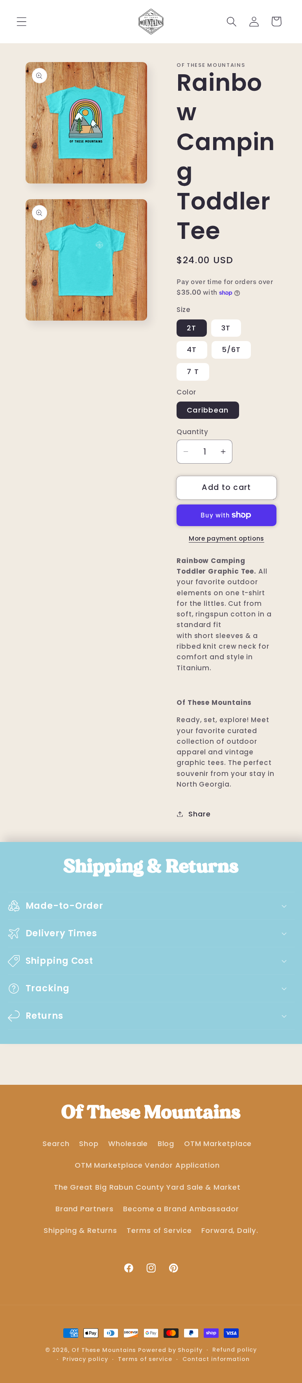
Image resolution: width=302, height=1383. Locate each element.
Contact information (216, 1359)
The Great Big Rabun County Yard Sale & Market (147, 1187)
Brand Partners (84, 1209)
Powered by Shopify (170, 1350)
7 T (193, 371)
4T (192, 349)
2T (192, 328)
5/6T (231, 349)
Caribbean (208, 410)
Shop (89, 1143)
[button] (21, 21)
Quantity (192, 432)
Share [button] (199, 814)
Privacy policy (85, 1359)
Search (55, 1143)
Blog (166, 1143)
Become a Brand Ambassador (181, 1209)
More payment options (226, 538)
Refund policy (234, 1350)
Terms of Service (159, 1230)
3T (226, 328)
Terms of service (145, 1359)
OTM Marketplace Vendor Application (147, 1165)
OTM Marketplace (218, 1143)
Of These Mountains (105, 1350)
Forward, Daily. (229, 1230)
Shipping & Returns (80, 1230)
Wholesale (128, 1143)
